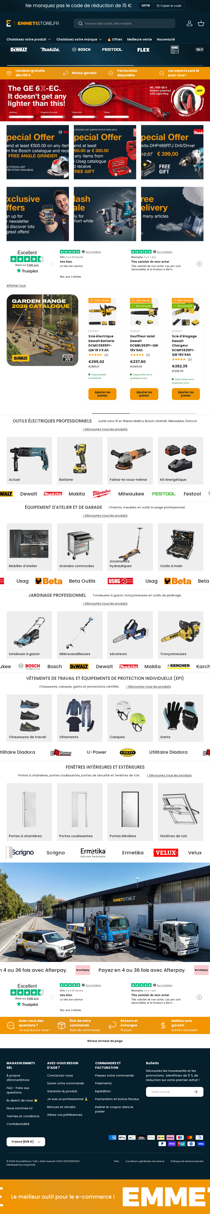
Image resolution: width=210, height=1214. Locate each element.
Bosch (192, 494)
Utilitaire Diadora (75, 752)
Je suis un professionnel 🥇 (67, 1099)
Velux (114, 853)
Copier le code (170, 6)
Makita (25, 494)
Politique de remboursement (187, 1161)
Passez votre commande (114, 1075)
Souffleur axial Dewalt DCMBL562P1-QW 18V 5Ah (144, 343)
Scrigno (181, 853)
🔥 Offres (114, 39)
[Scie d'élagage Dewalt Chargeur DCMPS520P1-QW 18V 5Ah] (186, 312)
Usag (73, 581)
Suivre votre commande (65, 1083)
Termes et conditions (23, 1116)
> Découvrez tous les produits (105, 429)
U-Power (156, 752)
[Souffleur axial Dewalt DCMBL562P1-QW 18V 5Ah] (144, 312)
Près (116, 1161)
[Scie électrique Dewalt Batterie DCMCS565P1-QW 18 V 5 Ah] (102, 312)
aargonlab (29, 1164)
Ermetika (52, 853)
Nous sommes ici (19, 1108)
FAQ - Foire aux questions (18, 1090)
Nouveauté (166, 39)
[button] (200, 23)
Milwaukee (79, 494)
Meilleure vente (139, 39)
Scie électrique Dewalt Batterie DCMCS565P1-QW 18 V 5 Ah (101, 343)
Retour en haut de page (105, 1041)
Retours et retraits (61, 1107)
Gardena (175, 666)
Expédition (103, 1091)
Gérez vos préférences (64, 1115)
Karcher (115, 666)
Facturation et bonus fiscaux (117, 1099)
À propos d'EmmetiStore (18, 1077)
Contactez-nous (60, 1075)
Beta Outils (132, 581)
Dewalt (14, 666)
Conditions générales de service (145, 1161)
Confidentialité (18, 1124)
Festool (140, 494)
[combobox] (125, 23)
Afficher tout (16, 285)
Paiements (103, 1083)
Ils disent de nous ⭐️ (22, 1100)
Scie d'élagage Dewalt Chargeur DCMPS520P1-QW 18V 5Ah (184, 345)
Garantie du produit (62, 1091)
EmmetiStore (23, 1161)
